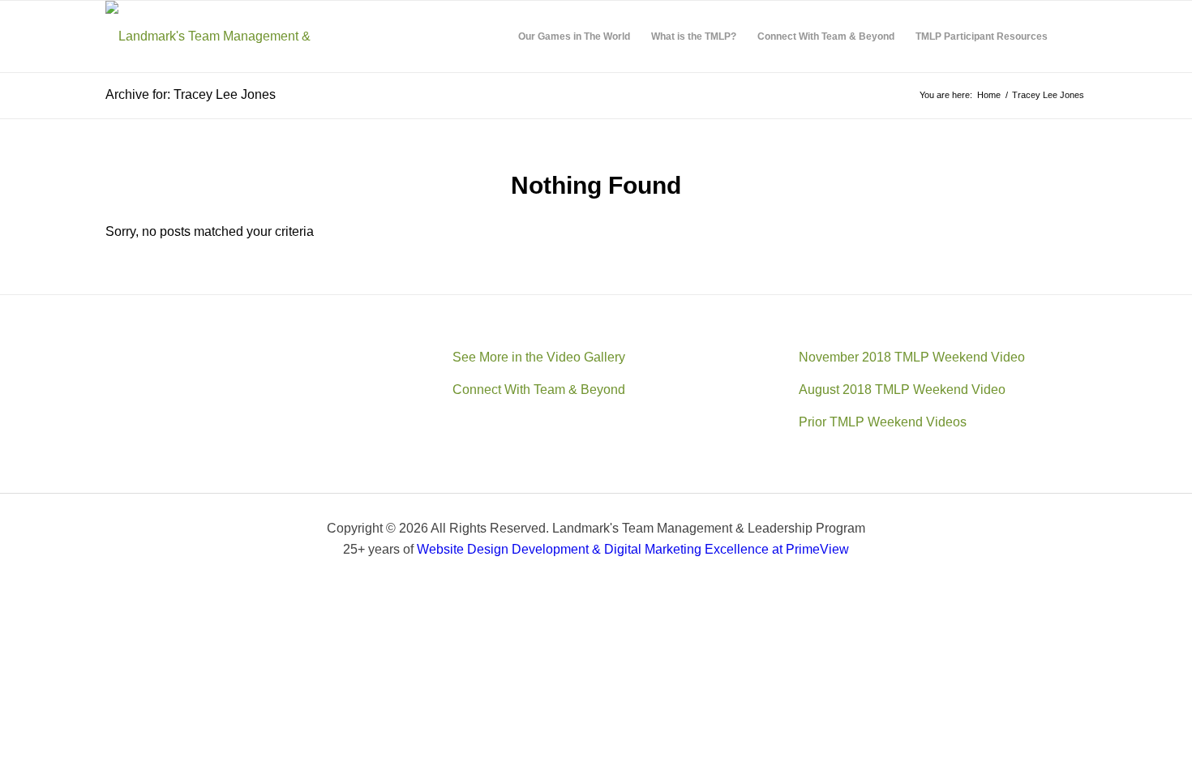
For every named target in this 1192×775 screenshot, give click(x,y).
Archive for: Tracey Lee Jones (190, 94)
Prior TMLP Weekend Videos (883, 422)
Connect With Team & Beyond (538, 389)
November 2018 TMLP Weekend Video (912, 357)
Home (989, 95)
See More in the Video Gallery (538, 357)
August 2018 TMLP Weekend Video (902, 389)
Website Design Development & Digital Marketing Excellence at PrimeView (633, 549)
